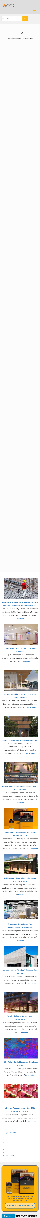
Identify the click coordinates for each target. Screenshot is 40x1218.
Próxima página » (10, 1155)
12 (3, 1152)
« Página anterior (9, 1133)
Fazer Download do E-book (21, 1205)
